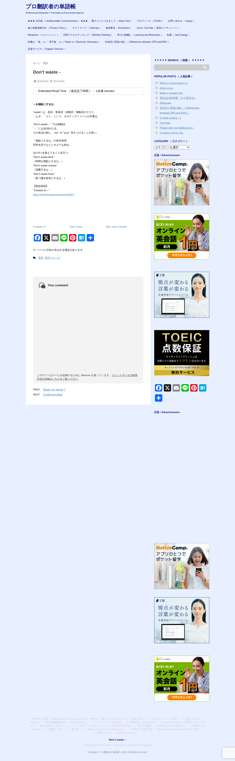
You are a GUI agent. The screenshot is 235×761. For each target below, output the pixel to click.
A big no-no (166, 87)
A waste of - (40, 226)
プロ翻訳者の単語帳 (51, 6)
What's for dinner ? (54, 389)
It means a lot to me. (172, 132)
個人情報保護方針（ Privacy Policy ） (48, 27)
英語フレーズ (52, 257)
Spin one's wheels (116, 226)
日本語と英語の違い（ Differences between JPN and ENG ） (137, 41)
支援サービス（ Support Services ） (47, 48)
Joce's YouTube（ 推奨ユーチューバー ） (158, 27)
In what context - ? (170, 117)
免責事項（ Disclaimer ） (119, 27)
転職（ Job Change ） (179, 34)
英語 (40, 257)
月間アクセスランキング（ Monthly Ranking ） (88, 34)
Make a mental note (171, 92)
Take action (76, 226)
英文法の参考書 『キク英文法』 (178, 97)
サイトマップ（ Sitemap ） (87, 27)
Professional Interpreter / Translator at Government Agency (117, 745)
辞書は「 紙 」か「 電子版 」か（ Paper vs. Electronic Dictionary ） (64, 41)
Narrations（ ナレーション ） (43, 34)
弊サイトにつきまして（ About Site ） (112, 21)
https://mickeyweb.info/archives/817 (53, 194)
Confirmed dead (52, 394)
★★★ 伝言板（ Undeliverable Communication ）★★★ (58, 21)
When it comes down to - (174, 83)
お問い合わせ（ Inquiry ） (182, 21)
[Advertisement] (181, 480)
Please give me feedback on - (177, 127)
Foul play (165, 122)
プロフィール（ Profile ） (150, 21)
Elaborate (165, 102)
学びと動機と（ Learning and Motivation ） (140, 34)
